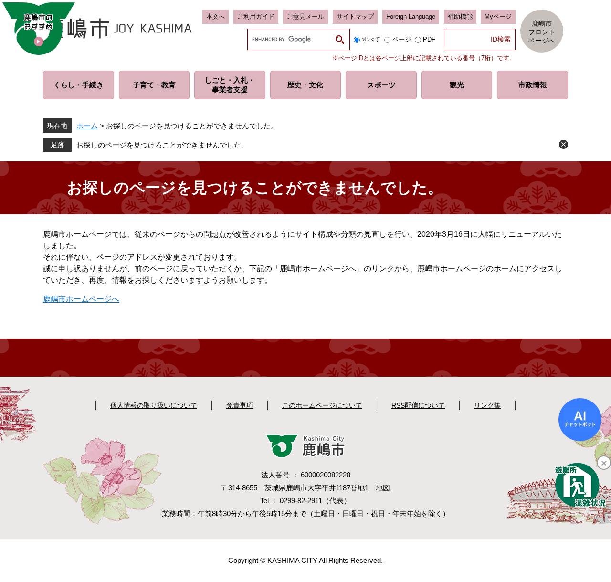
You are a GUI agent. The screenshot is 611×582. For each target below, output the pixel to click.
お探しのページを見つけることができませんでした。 (162, 145)
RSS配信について (418, 405)
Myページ (498, 16)
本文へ (215, 16)
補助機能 (460, 16)
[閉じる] (604, 462)
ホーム (87, 126)
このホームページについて (322, 405)
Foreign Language (410, 16)
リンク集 (487, 405)
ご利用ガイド (255, 16)
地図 (383, 488)
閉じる (563, 144)
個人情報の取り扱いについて (153, 405)
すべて (371, 39)
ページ (401, 39)
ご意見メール (305, 16)
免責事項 (239, 405)
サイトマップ (355, 16)
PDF (429, 39)
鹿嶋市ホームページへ (81, 299)
